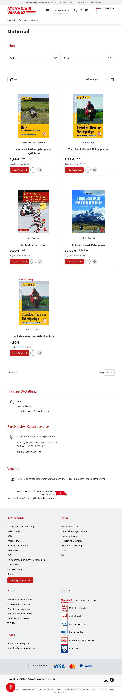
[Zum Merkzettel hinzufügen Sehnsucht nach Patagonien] (88, 261)
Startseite (11, 20)
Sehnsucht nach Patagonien (88, 245)
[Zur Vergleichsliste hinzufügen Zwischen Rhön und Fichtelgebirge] (94, 170)
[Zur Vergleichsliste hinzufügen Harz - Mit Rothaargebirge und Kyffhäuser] (39, 170)
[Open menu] (47, 10)
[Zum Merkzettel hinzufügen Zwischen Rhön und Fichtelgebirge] (88, 170)
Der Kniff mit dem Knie (34, 245)
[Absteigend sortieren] (113, 79)
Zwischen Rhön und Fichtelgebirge (88, 149)
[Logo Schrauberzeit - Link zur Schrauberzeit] (64, 649)
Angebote (23, 20)
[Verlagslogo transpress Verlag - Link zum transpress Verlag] (64, 624)
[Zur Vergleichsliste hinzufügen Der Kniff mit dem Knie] (39, 261)
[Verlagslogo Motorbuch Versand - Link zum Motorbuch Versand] (67, 601)
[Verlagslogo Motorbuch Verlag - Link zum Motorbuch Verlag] (64, 608)
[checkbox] (11, 79)
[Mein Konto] (81, 10)
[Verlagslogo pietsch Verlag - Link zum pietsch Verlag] (64, 616)
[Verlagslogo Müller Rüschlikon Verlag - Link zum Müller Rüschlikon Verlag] (64, 641)
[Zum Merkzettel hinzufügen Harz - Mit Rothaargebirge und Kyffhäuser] (33, 170)
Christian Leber (33, 329)
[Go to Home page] (21, 10)
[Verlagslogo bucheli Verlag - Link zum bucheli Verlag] (64, 633)
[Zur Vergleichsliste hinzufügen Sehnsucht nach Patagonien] (94, 261)
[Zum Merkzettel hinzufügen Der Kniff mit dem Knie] (33, 261)
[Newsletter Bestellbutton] (61, 493)
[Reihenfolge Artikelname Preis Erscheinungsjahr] (96, 79)
